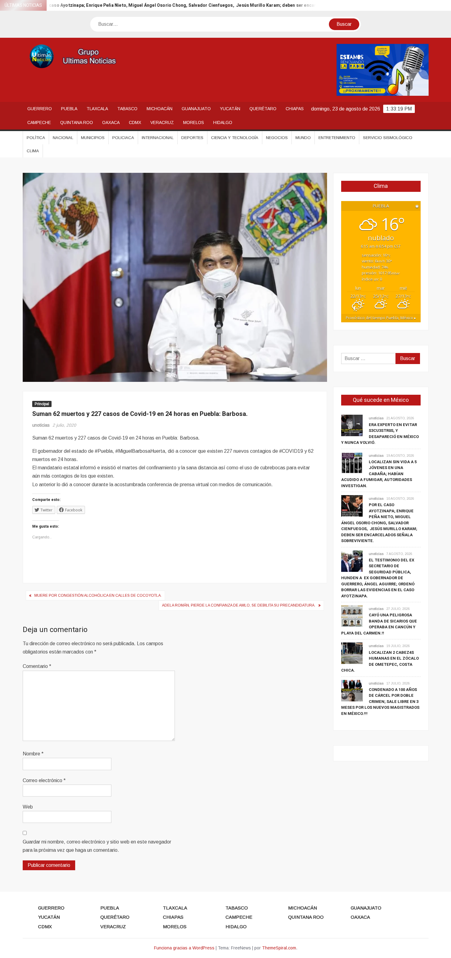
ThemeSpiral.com (279, 947)
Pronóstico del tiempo (381, 317)
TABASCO (127, 108)
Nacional (63, 137)
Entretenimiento (336, 137)
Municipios (93, 137)
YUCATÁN (230, 108)
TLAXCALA (97, 108)
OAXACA (111, 122)
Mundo (303, 137)
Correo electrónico (44, 780)
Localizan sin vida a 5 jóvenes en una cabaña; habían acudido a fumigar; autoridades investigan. (379, 474)
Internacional (158, 137)
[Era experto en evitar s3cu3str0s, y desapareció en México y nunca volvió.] (352, 425)
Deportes (192, 137)
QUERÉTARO (262, 108)
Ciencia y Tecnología (234, 137)
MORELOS (193, 122)
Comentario (37, 666)
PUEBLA (69, 108)
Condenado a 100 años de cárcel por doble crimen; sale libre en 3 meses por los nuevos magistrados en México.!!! (380, 701)
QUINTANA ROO (76, 122)
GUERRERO (39, 108)
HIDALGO (222, 122)
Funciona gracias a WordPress (184, 947)
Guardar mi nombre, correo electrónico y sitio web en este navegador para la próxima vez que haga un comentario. (97, 846)
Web (28, 806)
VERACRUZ (162, 122)
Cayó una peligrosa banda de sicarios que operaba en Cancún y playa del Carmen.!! (379, 624)
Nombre (33, 753)
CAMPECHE (39, 122)
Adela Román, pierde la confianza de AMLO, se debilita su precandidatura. (238, 605)
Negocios (277, 137)
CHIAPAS (295, 108)
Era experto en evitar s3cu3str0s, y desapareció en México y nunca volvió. (380, 434)
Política (36, 137)
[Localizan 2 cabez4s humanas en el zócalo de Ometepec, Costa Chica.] (352, 653)
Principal (42, 404)
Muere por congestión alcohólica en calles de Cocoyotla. (98, 595)
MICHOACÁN (159, 108)
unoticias (41, 425)
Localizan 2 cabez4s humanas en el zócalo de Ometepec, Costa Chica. (380, 661)
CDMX (135, 122)
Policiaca (123, 137)
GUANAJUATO (196, 108)
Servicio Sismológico (387, 137)
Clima (33, 151)
